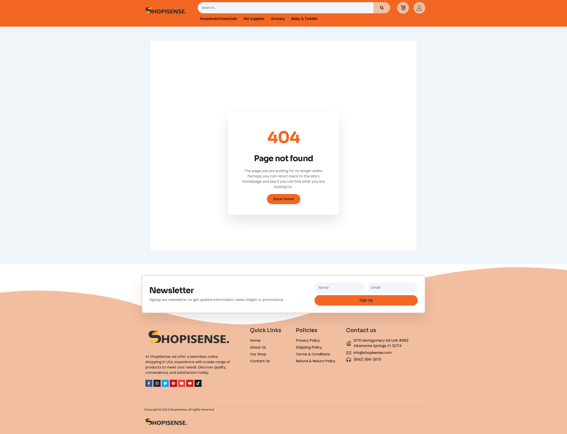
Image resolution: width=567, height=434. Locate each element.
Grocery (278, 18)
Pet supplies (254, 18)
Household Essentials (218, 18)
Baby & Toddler (304, 18)
